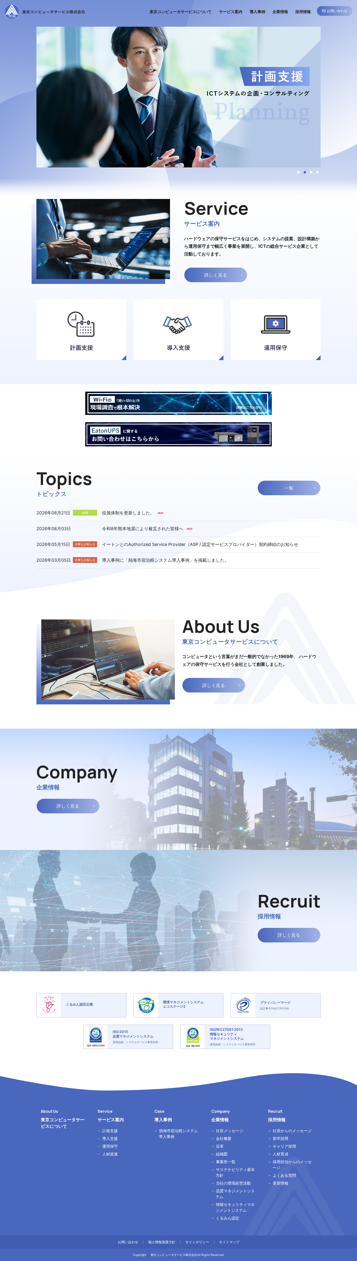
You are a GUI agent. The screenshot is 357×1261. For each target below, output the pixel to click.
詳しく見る (215, 275)
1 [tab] (298, 172)
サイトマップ (229, 1242)
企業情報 (220, 1119)
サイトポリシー (197, 1242)
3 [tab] (311, 172)
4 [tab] (317, 172)
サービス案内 (111, 1119)
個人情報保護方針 (161, 1242)
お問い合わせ (128, 1242)
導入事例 (163, 1119)
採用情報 (277, 1119)
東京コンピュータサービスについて (63, 1123)
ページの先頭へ (335, 1062)
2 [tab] (305, 172)
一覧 (289, 488)
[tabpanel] (178, 97)
